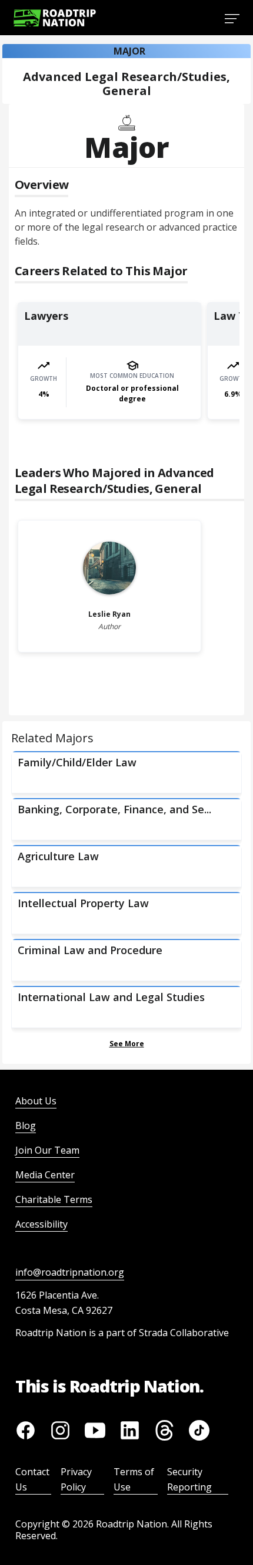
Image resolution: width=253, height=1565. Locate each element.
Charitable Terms (53, 1199)
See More (126, 1044)
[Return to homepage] (55, 17)
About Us (35, 1100)
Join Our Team (47, 1150)
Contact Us (32, 1479)
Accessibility (41, 1224)
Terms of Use (134, 1479)
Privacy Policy (76, 1479)
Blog (25, 1125)
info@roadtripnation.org (69, 1272)
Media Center (45, 1174)
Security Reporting (189, 1479)
